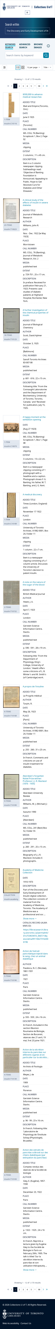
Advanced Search (24, 45)
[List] (17, 67)
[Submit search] (46, 55)
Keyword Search (10, 45)
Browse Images (38, 45)
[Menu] (27, 12)
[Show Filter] (4, 67)
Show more (28, 918)
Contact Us (26, 1323)
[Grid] (22, 67)
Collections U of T (18, 1304)
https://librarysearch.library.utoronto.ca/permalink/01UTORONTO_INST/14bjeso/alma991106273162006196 (35, 935)
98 (39, 86)
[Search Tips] (48, 45)
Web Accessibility (11, 1323)
